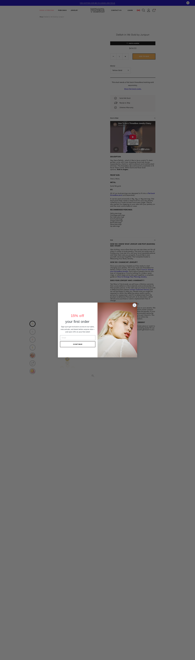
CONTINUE (77, 344)
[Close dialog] (134, 305)
